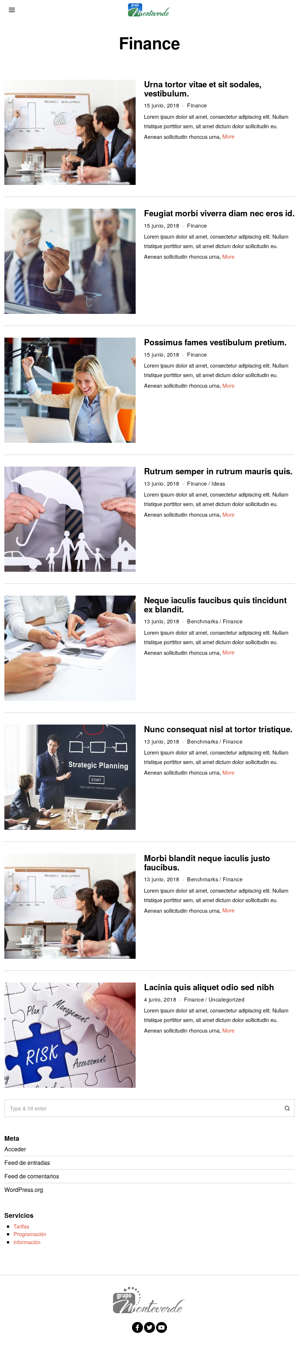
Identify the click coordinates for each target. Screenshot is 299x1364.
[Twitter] (149, 1327)
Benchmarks (202, 621)
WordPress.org (23, 1189)
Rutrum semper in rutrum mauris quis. (218, 471)
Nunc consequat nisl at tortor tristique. (218, 729)
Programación (29, 1234)
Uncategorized (227, 999)
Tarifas (21, 1226)
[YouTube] (161, 1327)
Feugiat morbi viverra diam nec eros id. (219, 213)
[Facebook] (137, 1327)
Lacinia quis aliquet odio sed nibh (209, 987)
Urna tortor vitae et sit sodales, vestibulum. (202, 88)
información (26, 1242)
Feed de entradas (27, 1162)
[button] (286, 1108)
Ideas (218, 483)
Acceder (15, 1149)
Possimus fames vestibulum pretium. (215, 342)
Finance (197, 105)
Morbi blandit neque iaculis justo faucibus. (207, 862)
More (228, 136)
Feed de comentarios (31, 1176)
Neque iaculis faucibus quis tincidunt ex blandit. (215, 604)
